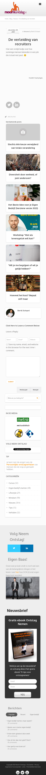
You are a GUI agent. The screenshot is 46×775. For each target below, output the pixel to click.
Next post (35, 390)
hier (17, 572)
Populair (12, 714)
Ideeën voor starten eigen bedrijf (19, 727)
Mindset (12, 498)
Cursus (12, 483)
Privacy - (37, 765)
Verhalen (12, 512)
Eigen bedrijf (34, 714)
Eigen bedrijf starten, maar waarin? (19, 721)
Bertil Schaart (35, 31)
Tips (11, 507)
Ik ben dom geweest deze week (18, 734)
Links (23, 767)
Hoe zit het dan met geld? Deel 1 (19, 740)
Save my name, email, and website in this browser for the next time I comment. (22, 347)
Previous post (23, 390)
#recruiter (12, 117)
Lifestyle (12, 493)
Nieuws (12, 503)
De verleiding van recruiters (23, 41)
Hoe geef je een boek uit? (16, 746)
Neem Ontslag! (21, 765)
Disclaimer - (30, 765)
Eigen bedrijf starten (18, 488)
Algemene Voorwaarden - (13, 767)
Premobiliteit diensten (34, 767)
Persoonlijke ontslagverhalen (20, 464)
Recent (23, 714)
